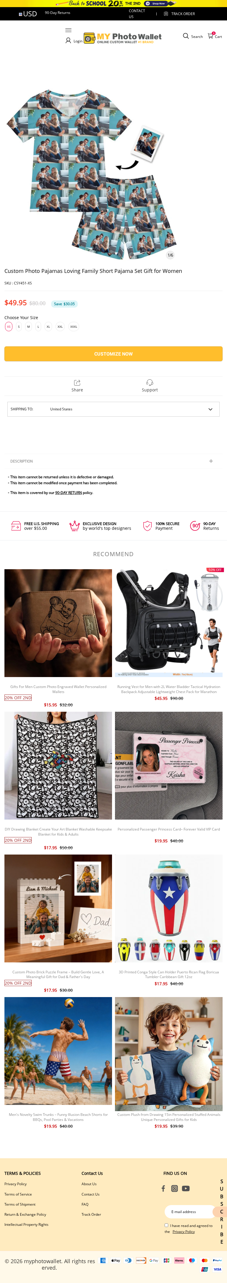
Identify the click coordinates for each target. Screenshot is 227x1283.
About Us (89, 1183)
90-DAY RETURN (68, 492)
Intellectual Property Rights (26, 1224)
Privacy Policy (15, 1183)
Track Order (183, 13)
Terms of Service (18, 1194)
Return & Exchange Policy (25, 1214)
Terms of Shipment (19, 1204)
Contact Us (91, 1194)
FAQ (85, 1204)
